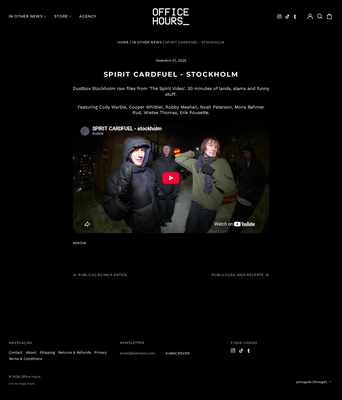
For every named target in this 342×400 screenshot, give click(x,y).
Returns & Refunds (74, 352)
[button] (320, 17)
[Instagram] (279, 16)
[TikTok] (287, 16)
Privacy (100, 352)
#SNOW (80, 243)
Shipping (47, 352)
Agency (87, 16)
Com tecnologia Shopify (22, 383)
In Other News (147, 42)
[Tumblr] (295, 16)
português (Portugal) (312, 382)
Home (123, 42)
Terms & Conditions (25, 359)
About (31, 352)
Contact (16, 352)
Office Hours (30, 376)
